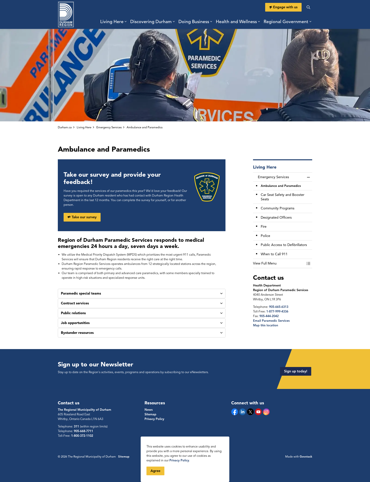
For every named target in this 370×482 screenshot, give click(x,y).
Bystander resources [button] (77, 333)
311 (77, 426)
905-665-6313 (278, 307)
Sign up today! (295, 371)
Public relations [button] (73, 313)
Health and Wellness (236, 21)
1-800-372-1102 (82, 436)
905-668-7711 (83, 431)
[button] (279, 263)
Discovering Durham (151, 21)
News (149, 410)
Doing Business (193, 21)
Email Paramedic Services (271, 321)
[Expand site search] (308, 7)
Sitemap (150, 414)
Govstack (306, 456)
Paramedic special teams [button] (81, 293)
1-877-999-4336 (277, 311)
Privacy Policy (179, 460)
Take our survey (84, 217)
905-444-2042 (269, 316)
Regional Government (286, 21)
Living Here (112, 21)
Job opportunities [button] (75, 323)
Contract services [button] (75, 303)
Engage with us (285, 7)
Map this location (265, 325)
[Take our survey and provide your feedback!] (207, 187)
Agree (155, 471)
